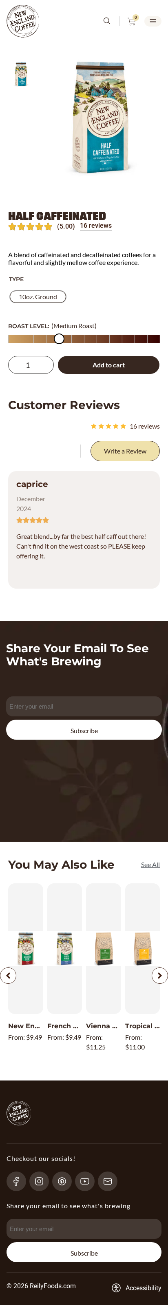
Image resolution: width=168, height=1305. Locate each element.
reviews (145, 426)
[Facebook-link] (20, 1181)
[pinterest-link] (65, 1181)
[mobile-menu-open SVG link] (153, 21)
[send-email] (111, 1181)
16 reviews (96, 225)
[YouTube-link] (88, 1181)
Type (16, 279)
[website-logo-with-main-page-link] (23, 21)
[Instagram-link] (42, 1181)
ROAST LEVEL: (28, 326)
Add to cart (109, 365)
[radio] (38, 297)
